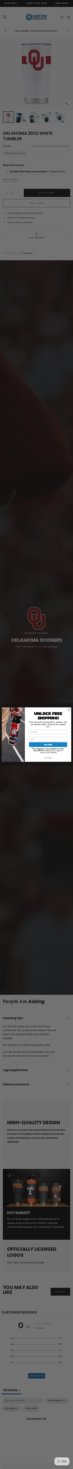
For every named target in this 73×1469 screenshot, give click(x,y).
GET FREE (48, 744)
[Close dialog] (69, 709)
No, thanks (48, 758)
